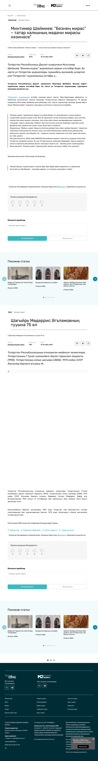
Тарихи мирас (41, 698)
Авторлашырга (27, 238)
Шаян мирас (72, 702)
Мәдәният (71, 705)
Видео (7, 705)
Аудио (7, 709)
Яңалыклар (21, 16)
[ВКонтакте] (77, 55)
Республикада (72, 709)
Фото (6, 702)
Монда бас (83, 747)
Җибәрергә (67, 238)
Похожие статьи (19, 261)
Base (10, 312)
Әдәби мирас (41, 705)
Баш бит (11, 16)
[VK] (7, 688)
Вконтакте (62, 187)
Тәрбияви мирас (42, 709)
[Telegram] (83, 55)
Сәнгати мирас (72, 698)
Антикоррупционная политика (44, 739)
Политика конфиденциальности (76, 752)
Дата (47, 56)
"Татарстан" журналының (19, 97)
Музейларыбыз (42, 702)
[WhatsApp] (88, 55)
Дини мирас (41, 713)
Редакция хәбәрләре (31, 530)
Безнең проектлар (11, 713)
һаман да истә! (66, 530)
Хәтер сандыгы (49, 530)
